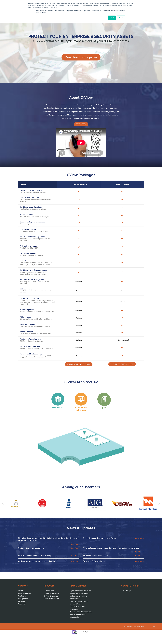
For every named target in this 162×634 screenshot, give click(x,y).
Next (159, 503)
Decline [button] (121, 18)
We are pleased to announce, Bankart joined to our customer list (111, 548)
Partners (21, 601)
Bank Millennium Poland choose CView (99, 538)
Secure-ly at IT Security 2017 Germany (34, 556)
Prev (3, 503)
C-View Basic (49, 591)
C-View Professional (52, 593)
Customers (22, 604)
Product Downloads (51, 599)
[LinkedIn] (130, 590)
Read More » (75, 544)
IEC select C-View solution (94, 561)
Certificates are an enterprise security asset (37, 561)
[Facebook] (123, 590)
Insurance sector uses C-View (95, 556)
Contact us (22, 596)
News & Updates (24, 593)
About (20, 591)
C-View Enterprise (51, 596)
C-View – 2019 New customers (31, 548)
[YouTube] (126, 590)
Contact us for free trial (78, 364)
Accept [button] (112, 18)
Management (23, 599)
